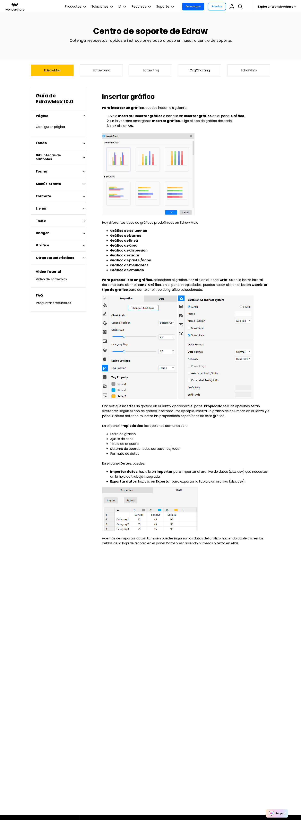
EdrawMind (101, 70)
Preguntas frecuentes (53, 303)
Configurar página (50, 126)
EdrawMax (52, 70)
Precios (217, 6)
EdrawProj (151, 70)
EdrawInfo (249, 70)
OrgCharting (200, 70)
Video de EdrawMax (51, 279)
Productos (73, 6)
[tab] (58, 116)
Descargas (193, 6)
